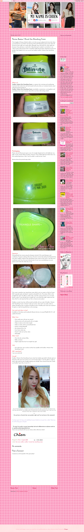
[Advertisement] (34, 508)
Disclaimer (40, 29)
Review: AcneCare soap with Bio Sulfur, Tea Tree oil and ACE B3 (69, 195)
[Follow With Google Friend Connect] (63, 61)
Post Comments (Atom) (22, 491)
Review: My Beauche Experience (68, 128)
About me (22, 29)
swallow (22, 441)
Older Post (54, 488)
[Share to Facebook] (40, 440)
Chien (67, 67)
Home (14, 29)
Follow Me (49, 29)
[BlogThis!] (38, 440)
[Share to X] (39, 440)
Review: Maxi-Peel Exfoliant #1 (69, 223)
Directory (31, 29)
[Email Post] (34, 439)
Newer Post (14, 488)
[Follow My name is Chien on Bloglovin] (65, 269)
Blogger (66, 529)
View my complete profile (66, 97)
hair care (18, 441)
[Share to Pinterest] (42, 440)
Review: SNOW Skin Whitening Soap (69, 209)
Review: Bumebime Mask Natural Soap (69, 237)
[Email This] (37, 440)
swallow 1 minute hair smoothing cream (34, 441)
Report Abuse (64, 294)
